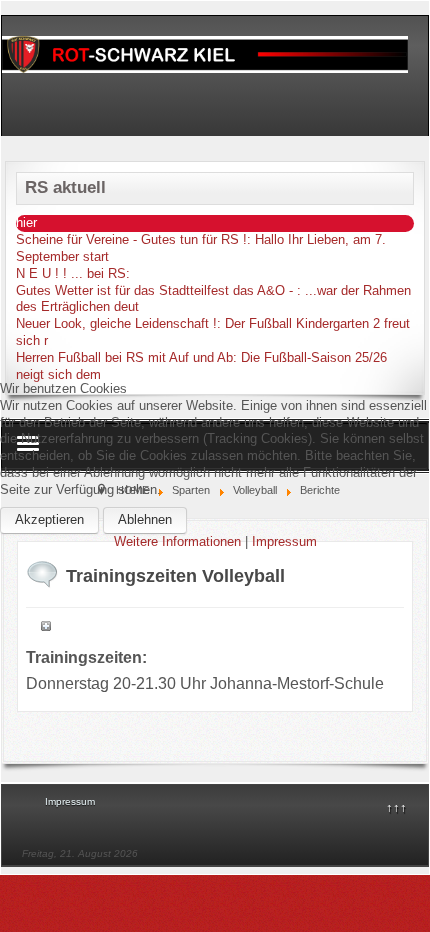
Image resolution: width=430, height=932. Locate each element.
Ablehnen (145, 519)
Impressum (284, 541)
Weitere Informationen (177, 541)
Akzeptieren (49, 519)
